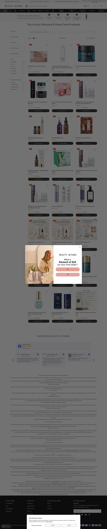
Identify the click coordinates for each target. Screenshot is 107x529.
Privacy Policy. (49, 521)
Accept (53, 525)
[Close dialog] (80, 247)
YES (68, 269)
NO (68, 274)
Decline (69, 525)
